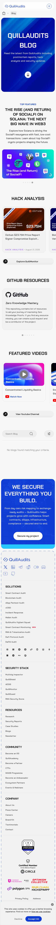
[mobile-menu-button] (49, 6)
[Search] (31, 433)
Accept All (33, 919)
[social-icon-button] (5, 567)
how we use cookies (41, 911)
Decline (18, 919)
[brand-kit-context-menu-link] (15, 6)
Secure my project (28, 535)
